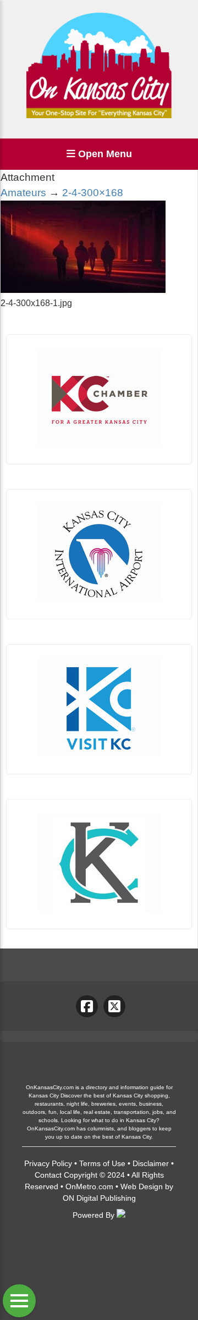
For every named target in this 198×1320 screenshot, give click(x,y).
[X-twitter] (114, 1006)
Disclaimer (151, 1163)
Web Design (141, 1186)
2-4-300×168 (92, 192)
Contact (48, 1175)
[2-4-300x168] (83, 290)
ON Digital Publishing (99, 1198)
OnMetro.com (89, 1186)
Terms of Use (102, 1163)
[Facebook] (87, 1006)
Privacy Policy (48, 1163)
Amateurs (23, 192)
